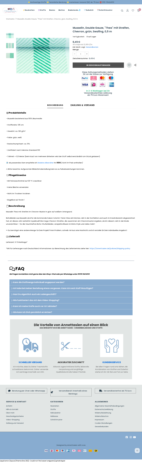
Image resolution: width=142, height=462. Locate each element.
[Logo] (10, 10)
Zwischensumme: (80, 58)
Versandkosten (92, 47)
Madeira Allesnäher (46, 163)
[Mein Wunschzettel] (133, 10)
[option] (42, 55)
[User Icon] (127, 10)
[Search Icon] (122, 10)
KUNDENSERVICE (112, 362)
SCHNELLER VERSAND (30, 362)
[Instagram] (130, 437)
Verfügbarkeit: (79, 36)
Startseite (10, 19)
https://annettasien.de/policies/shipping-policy (110, 248)
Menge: (76, 49)
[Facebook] (126, 437)
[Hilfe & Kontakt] (111, 345)
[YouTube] (134, 437)
